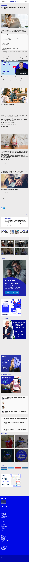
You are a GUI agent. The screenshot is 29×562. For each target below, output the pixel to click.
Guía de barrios (2, 525)
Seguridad (2, 515)
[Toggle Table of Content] (26, 35)
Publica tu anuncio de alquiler (4, 546)
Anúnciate (2, 535)
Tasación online (2, 527)
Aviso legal (2, 557)
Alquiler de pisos (3, 523)
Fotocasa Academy (3, 537)
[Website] (5, 225)
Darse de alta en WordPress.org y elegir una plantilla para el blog (10, 37)
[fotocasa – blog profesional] (14, 1)
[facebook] (1, 506)
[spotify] (9, 506)
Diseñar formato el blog (5, 44)
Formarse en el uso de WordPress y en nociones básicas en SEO (10, 38)
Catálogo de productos (3, 548)
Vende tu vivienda (3, 549)
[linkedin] (6, 506)
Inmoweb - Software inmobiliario (5, 540)
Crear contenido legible (6, 45)
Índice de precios (3, 524)
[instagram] (2, 506)
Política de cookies (3, 560)
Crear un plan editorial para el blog (7, 39)
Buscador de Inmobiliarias (4, 526)
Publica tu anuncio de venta (4, 547)
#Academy (2, 5)
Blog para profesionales (3, 538)
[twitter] (3, 506)
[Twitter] (7, 225)
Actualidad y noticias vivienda (4, 530)
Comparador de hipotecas (4, 529)
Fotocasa (8, 219)
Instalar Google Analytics (6, 43)
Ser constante (5, 49)
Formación (5, 5)
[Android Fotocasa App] (3, 503)
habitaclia (5, 552)
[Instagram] (10, 225)
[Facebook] (8, 225)
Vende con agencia (3, 528)
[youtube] (5, 506)
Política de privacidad (3, 514)
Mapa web (2, 511)
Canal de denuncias (3, 517)
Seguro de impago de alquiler (4, 531)
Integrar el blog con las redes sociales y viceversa (9, 47)
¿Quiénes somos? (3, 510)
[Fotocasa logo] (14, 498)
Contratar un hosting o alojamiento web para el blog (9, 42)
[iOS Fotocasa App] (3, 501)
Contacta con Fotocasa (3, 536)
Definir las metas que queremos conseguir (8, 40)
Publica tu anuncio (3, 545)
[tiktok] (7, 506)
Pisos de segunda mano (3, 521)
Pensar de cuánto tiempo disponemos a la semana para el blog (10, 48)
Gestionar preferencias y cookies (5, 516)
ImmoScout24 (8, 552)
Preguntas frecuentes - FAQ (4, 513)
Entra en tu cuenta (3, 539)
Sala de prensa (2, 512)
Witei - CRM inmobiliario (3, 541)
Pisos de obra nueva (3, 522)
